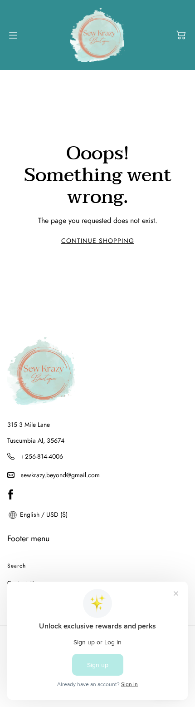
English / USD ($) (43, 514)
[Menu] (13, 35)
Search (16, 566)
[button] (180, 35)
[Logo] (97, 35)
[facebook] (10, 494)
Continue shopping (97, 240)
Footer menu (28, 538)
